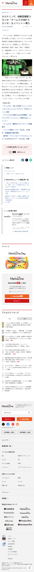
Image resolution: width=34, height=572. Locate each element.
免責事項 (10, 546)
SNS (19, 463)
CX (19, 459)
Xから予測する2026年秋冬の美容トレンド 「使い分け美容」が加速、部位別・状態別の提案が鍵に (18, 352)
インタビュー (6, 478)
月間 (24, 319)
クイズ (20, 481)
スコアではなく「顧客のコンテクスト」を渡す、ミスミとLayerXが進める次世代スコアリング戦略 (18, 367)
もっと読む (7, 202)
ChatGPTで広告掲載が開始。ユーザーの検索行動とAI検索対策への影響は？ (18, 382)
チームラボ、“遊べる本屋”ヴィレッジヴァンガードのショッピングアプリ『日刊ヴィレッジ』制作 (17, 109)
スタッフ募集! (11, 541)
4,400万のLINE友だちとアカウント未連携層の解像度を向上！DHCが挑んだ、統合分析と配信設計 (18, 389)
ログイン (18, 301)
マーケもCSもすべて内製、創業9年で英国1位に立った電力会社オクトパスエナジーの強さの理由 (18, 338)
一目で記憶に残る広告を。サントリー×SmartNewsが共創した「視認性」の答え (17, 345)
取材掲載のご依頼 (25, 432)
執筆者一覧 (21, 485)
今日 (9, 319)
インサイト (5, 467)
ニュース (5, 440)
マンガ (4, 481)
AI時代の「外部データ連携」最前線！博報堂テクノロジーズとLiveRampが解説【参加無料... (17, 198)
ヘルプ (9, 536)
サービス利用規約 (12, 551)
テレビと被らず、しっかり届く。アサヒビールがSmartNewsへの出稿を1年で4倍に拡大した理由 (18, 375)
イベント (5, 492)
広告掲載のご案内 (9, 432)
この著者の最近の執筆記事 (20, 231)
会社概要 (10, 549)
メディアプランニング (24, 467)
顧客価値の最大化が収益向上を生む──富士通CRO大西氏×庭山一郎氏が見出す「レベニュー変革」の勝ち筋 (18, 360)
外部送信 (10, 558)
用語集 (4, 498)
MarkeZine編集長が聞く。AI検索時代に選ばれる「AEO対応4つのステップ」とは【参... (17, 191)
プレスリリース (9, 171)
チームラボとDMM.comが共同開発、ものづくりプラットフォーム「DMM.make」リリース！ (17, 118)
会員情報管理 (11, 544)
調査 (19, 478)
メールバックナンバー (18, 291)
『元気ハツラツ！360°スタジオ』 (15, 174)
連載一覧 (4, 485)
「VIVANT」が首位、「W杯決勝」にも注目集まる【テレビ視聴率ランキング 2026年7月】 (18, 332)
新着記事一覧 (6, 446)
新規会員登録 (17, 296)
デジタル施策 (6, 463)
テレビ (4, 459)
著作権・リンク (12, 538)
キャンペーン (5, 30)
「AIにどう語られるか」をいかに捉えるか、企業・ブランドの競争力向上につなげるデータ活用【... (17, 185)
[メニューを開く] (3, 3)
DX (3, 456)
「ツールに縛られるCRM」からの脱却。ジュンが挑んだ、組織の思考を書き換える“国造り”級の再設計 (18, 325)
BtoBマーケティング (24, 456)
